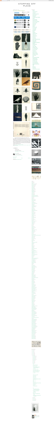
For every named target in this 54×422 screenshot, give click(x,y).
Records (33, 193)
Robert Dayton (34, 55)
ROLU (33, 56)
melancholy (33, 200)
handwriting (33, 202)
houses (32, 256)
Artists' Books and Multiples (36, 21)
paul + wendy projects (34, 326)
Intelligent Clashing (35, 33)
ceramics (33, 253)
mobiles (32, 246)
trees (32, 218)
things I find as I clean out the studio (36, 235)
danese (32, 273)
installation (33, 301)
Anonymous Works (35, 19)
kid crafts (33, 194)
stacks (32, 211)
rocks (32, 239)
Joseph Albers (33, 331)
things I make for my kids (34, 277)
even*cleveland (34, 28)
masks (32, 223)
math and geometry (34, 203)
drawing (32, 187)
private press (33, 238)
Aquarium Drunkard (35, 20)
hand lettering (33, 217)
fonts (32, 233)
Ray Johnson (33, 261)
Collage (32, 204)
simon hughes (33, 276)
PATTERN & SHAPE (35, 47)
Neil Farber (33, 314)
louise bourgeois (33, 325)
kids (13, 145)
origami (32, 247)
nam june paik (33, 285)
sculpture (33, 186)
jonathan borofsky (34, 323)
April (33, 397)
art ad (32, 318)
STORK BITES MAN (35, 58)
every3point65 (34, 29)
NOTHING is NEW (35, 44)
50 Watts (34, 10)
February (34, 399)
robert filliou (33, 286)
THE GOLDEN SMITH (35, 59)
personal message (35, 49)
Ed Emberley (33, 311)
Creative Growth (33, 309)
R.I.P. (32, 201)
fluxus (32, 216)
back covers (33, 212)
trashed (32, 226)
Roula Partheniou (34, 332)
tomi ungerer (33, 270)
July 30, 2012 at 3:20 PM (18, 155)
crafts (32, 207)
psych (32, 224)
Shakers (33, 291)
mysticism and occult (34, 242)
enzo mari (33, 265)
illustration (33, 185)
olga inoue (16, 153)
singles (32, 249)
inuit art (32, 192)
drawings (33, 299)
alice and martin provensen (35, 317)
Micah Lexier (33, 227)
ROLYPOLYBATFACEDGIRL (36, 57)
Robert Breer (33, 279)
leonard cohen (33, 324)
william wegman (33, 307)
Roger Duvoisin (33, 262)
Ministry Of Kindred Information (36, 39)
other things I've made (34, 195)
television (33, 269)
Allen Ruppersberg (34, 308)
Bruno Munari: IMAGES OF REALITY (19, 10)
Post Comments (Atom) (18, 159)
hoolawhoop (34, 32)
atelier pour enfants (35, 22)
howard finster (33, 284)
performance (33, 234)
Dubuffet (33, 310)
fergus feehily (33, 300)
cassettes (33, 272)
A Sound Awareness (35, 11)
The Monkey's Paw (35, 60)
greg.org (34, 31)
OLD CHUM (34, 45)
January (34, 400)
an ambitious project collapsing (36, 17)
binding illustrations (34, 210)
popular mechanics (34, 248)
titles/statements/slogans (34, 196)
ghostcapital (34, 30)
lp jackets (33, 208)
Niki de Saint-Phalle (34, 315)
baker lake (33, 240)
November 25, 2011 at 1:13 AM (19, 151)
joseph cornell (33, 337)
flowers (32, 232)
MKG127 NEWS (34, 40)
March (34, 398)
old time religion (34, 46)
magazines (33, 209)
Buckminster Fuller (34, 287)
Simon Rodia (33, 292)
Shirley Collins (33, 333)
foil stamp (33, 255)
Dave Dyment (33, 288)
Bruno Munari (33, 250)
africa (32, 294)
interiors (32, 302)
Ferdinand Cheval (34, 330)
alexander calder (34, 295)
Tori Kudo (33, 316)
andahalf (34, 18)
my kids (32, 303)
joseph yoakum (33, 338)
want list (32, 278)
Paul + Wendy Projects (35, 48)
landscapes (33, 231)
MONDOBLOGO (34, 41)
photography (16, 145)
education (33, 188)
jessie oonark (33, 322)
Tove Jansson (33, 293)
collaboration (33, 215)
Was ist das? (34, 392)
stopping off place (27, 5)
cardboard (33, 271)
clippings (33, 230)
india (32, 257)
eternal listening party (34, 254)
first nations (33, 219)
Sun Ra (32, 280)
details (32, 263)
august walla (33, 296)
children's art (33, 189)
